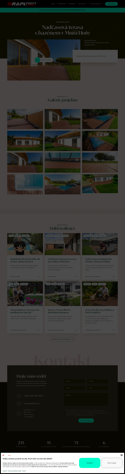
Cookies (5, 471)
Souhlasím (90, 463)
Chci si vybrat (112, 463)
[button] (121, 455)
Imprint (24, 471)
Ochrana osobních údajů (14, 471)
